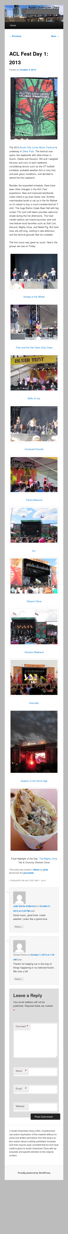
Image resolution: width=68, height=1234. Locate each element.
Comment (22, 1026)
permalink (28, 872)
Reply (19, 926)
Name (21, 1071)
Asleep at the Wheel (34, 296)
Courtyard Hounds (34, 449)
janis (45, 869)
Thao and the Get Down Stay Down (34, 347)
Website (20, 1106)
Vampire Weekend (34, 652)
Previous (15, 36)
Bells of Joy (34, 398)
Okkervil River (34, 601)
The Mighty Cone (48, 858)
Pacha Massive (34, 500)
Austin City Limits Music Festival (37, 147)
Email (21, 1088)
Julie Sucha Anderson (24, 906)
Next (55, 36)
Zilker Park (28, 151)
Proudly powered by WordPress (34, 1172)
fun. (34, 550)
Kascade (34, 703)
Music (37, 869)
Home (13, 25)
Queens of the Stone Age (34, 781)
